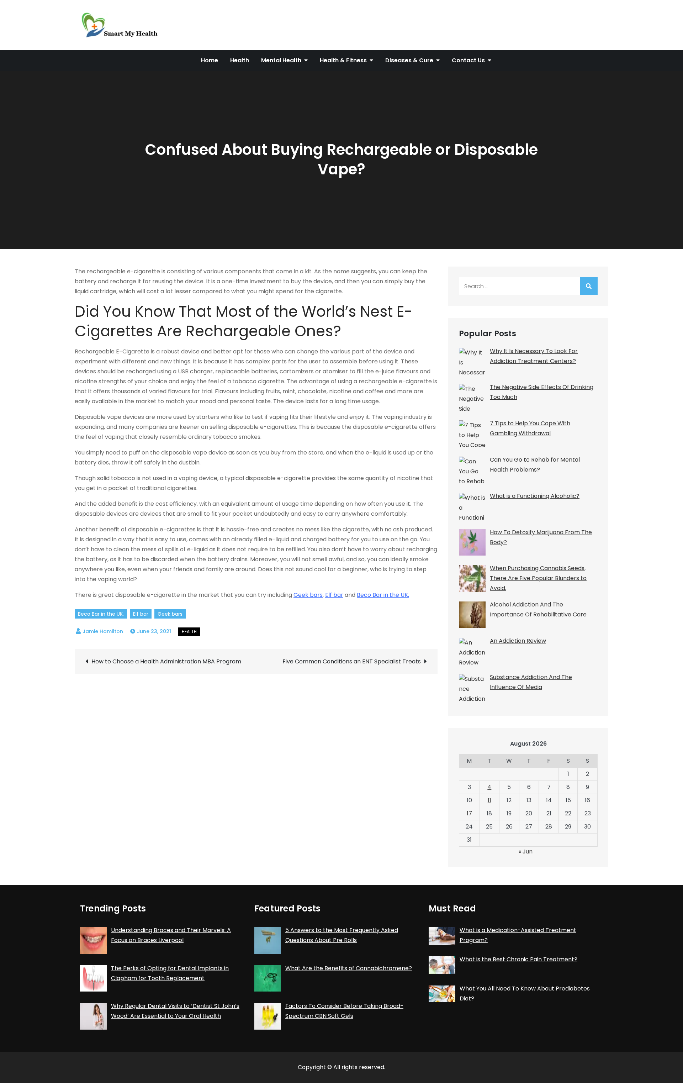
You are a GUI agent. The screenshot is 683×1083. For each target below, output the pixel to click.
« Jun (526, 851)
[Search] (589, 286)
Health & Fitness (343, 60)
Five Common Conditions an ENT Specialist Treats (351, 661)
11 (489, 800)
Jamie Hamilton (103, 631)
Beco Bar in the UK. (383, 595)
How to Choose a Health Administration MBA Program (166, 661)
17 (469, 813)
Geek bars (308, 595)
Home (209, 60)
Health (239, 60)
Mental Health (281, 60)
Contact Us (468, 60)
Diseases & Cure (409, 60)
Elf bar (334, 595)
